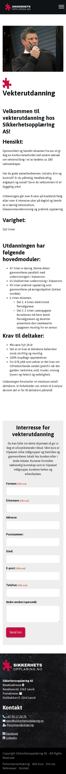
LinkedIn (11, 737)
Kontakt (24, 768)
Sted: (9, 551)
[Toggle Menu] (61, 6)
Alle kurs (37, 764)
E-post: (16, 568)
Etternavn (17, 500)
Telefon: (16, 585)
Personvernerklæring (20, 725)
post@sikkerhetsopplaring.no (25, 720)
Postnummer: (14, 534)
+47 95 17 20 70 (16, 716)
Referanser (10, 768)
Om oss (50, 764)
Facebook (12, 733)
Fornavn (16, 483)
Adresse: (11, 517)
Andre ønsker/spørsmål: (21, 602)
